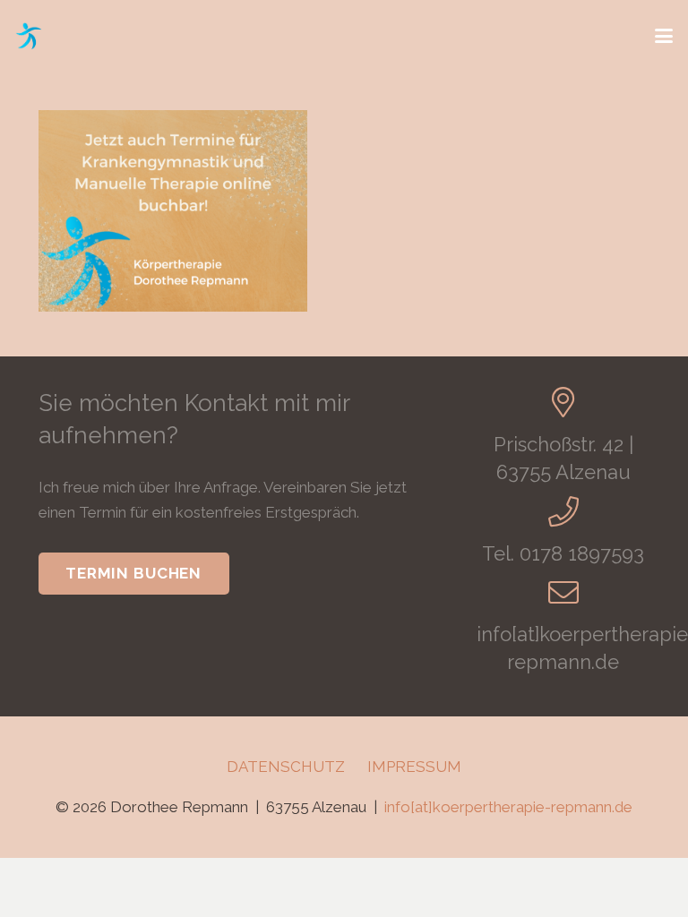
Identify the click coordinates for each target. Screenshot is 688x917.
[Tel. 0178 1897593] (563, 511)
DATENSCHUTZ (286, 767)
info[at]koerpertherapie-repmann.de (508, 807)
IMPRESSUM (414, 767)
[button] (663, 36)
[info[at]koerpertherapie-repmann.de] (563, 592)
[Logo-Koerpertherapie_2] (28, 35)
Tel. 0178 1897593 (563, 553)
